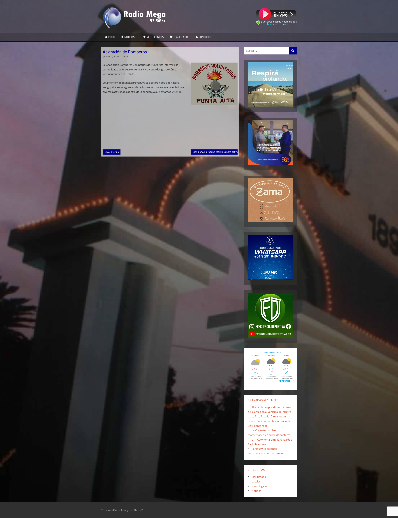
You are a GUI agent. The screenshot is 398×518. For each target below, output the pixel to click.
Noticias (256, 491)
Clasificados (259, 477)
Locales (256, 481)
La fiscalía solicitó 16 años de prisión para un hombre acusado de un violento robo (269, 421)
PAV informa (113, 151)
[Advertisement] (170, 126)
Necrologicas (259, 486)
